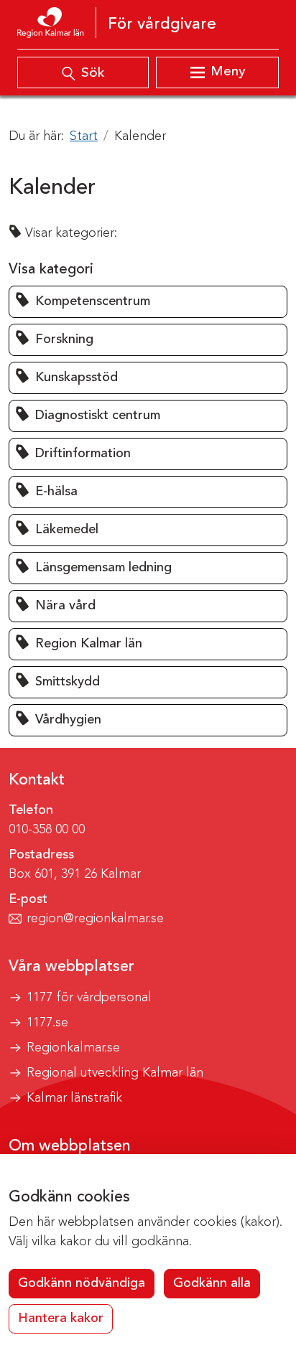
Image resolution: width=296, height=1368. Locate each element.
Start (84, 136)
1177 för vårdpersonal (89, 997)
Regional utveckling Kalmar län (115, 1073)
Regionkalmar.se (73, 1047)
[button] (148, 301)
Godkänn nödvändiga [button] (81, 1283)
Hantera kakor (60, 1318)
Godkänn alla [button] (212, 1283)
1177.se (47, 1022)
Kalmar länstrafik (74, 1098)
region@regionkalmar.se (95, 918)
